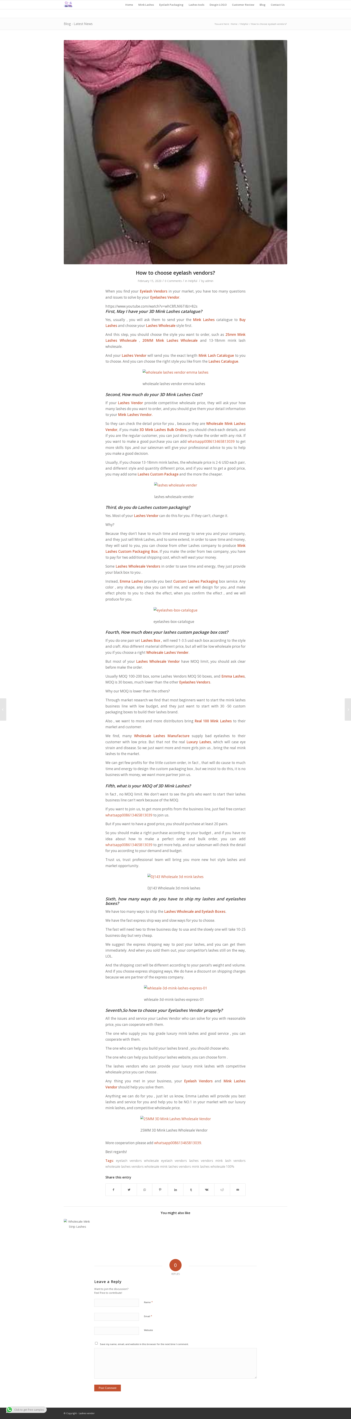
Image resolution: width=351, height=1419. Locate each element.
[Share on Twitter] (128, 1190)
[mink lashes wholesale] (77, 1232)
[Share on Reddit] (222, 1190)
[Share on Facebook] (113, 1190)
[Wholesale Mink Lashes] (3, 709)
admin (209, 281)
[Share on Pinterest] (160, 1190)
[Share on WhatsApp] (144, 1190)
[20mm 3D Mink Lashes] (348, 709)
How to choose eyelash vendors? (175, 272)
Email (148, 1316)
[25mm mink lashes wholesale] (175, 152)
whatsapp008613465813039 (211, 441)
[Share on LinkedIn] (175, 1190)
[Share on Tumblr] (191, 1190)
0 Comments (173, 281)
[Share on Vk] (206, 1190)
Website (148, 1330)
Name (148, 1302)
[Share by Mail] (238, 1190)
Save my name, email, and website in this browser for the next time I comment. (144, 1344)
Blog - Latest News (78, 24)
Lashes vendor (86, 1413)
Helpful (192, 281)
